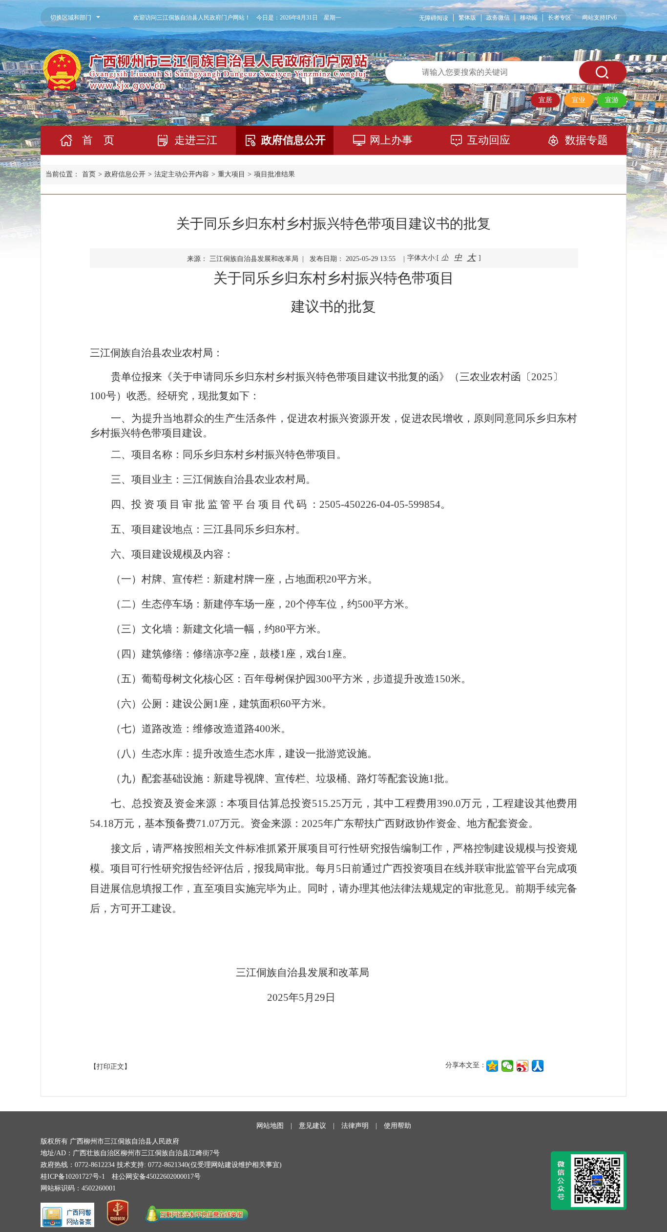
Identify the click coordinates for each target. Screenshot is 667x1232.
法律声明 (355, 1125)
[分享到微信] (507, 1066)
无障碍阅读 (433, 18)
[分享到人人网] (538, 1066)
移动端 (529, 17)
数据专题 (586, 140)
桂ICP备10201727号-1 (73, 1176)
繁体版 (467, 17)
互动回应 (488, 140)
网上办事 (391, 140)
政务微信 (498, 17)
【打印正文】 (110, 1066)
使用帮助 (397, 1125)
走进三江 (195, 140)
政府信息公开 (293, 140)
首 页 (98, 140)
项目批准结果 (274, 174)
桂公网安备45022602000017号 (156, 1176)
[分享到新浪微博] (523, 1066)
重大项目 (231, 174)
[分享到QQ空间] (492, 1066)
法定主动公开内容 (181, 174)
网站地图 (270, 1125)
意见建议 (312, 1125)
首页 (89, 174)
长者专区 (559, 17)
